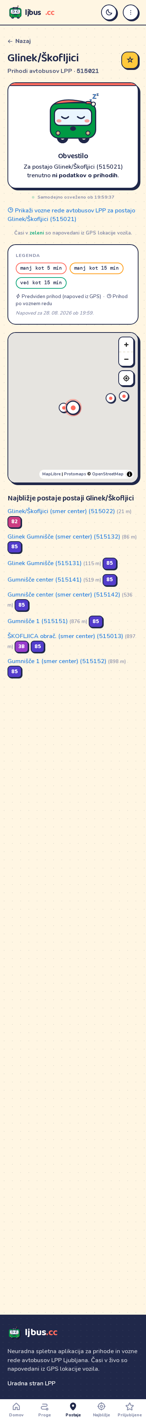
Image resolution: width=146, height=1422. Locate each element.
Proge (44, 1415)
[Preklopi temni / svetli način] (109, 12)
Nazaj (23, 41)
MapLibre (51, 474)
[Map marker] (124, 396)
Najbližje (101, 1415)
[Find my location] (126, 378)
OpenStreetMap (108, 474)
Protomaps (75, 474)
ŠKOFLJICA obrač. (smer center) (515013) (65, 636)
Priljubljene (130, 1415)
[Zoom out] (126, 359)
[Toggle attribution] (129, 474)
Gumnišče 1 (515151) (37, 621)
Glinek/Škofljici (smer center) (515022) (61, 511)
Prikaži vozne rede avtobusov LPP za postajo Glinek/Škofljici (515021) (71, 214)
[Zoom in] (126, 344)
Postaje (73, 1415)
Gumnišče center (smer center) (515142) (63, 595)
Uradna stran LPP (31, 1383)
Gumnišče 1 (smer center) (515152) (56, 661)
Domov (16, 1415)
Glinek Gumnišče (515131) (44, 563)
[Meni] (131, 12)
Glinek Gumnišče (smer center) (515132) (63, 537)
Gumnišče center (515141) (44, 579)
